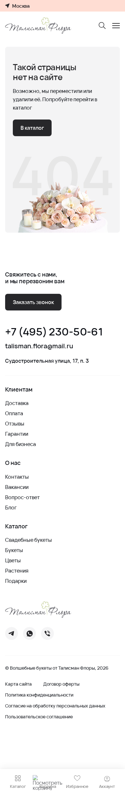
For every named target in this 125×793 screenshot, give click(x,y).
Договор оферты (61, 684)
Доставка (17, 403)
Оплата (14, 413)
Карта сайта (18, 684)
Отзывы (14, 423)
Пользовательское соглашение (39, 717)
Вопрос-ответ (22, 497)
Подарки (16, 580)
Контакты (17, 476)
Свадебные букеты (28, 539)
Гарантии (16, 433)
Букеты (14, 550)
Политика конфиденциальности (39, 695)
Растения (17, 570)
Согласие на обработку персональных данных (55, 706)
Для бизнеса (20, 444)
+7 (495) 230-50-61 (54, 332)
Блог (11, 507)
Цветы (13, 560)
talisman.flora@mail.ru (39, 346)
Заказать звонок (33, 302)
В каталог (32, 127)
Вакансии (17, 487)
